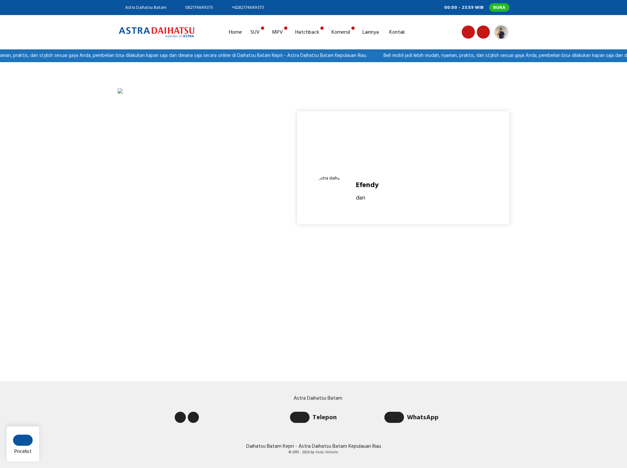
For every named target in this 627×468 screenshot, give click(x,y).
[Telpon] (301, 418)
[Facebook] (467, 33)
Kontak (397, 32)
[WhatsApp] (395, 418)
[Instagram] (482, 33)
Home (235, 32)
